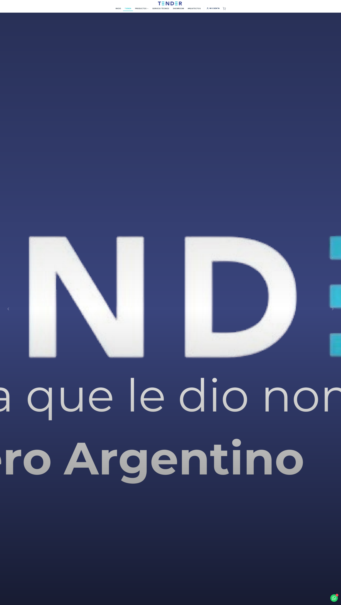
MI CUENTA (215, 8)
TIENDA (128, 8)
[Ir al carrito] (224, 8)
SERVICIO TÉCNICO (160, 8)
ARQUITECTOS (194, 8)
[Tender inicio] (170, 3)
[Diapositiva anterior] (8, 309)
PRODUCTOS (140, 8)
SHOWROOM (178, 8)
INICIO (118, 8)
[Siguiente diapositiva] (333, 309)
